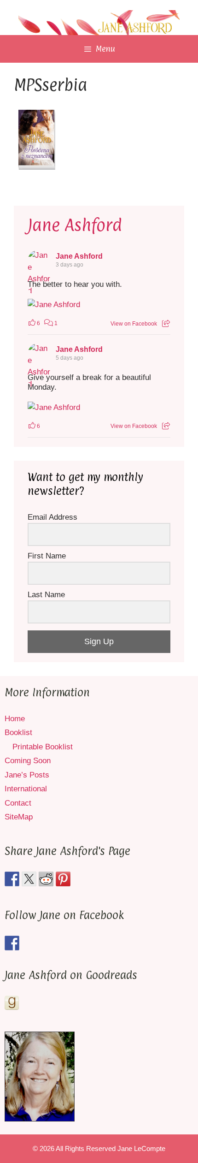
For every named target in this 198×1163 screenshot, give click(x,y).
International (26, 788)
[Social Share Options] (166, 323)
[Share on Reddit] (46, 879)
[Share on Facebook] (12, 879)
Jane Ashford (75, 225)
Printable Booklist (42, 746)
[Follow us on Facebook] (12, 943)
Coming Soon (28, 760)
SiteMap (19, 817)
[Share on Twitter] (29, 879)
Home (15, 718)
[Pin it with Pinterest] (63, 879)
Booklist (18, 732)
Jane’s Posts (27, 775)
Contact (18, 803)
